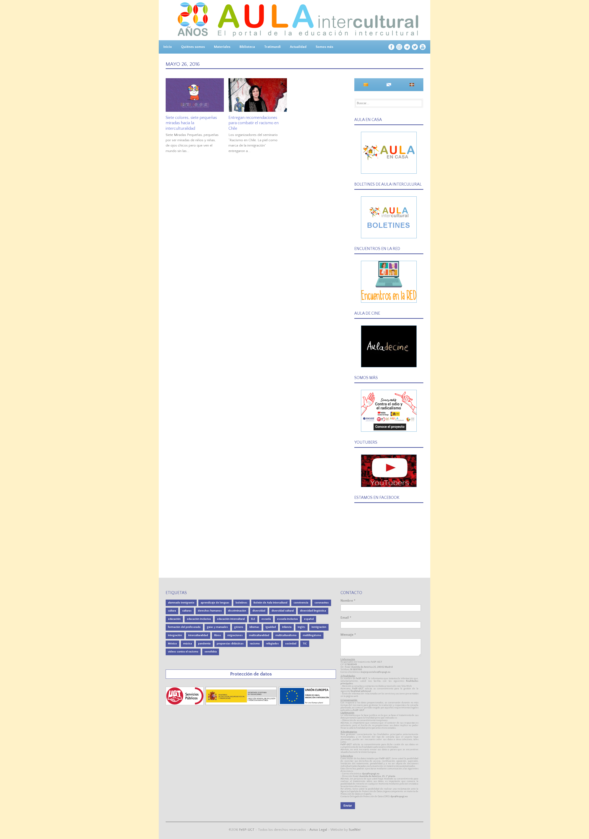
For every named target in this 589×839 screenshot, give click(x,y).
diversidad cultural (282, 610)
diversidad (258, 610)
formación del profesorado (184, 627)
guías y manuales (217, 627)
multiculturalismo (286, 635)
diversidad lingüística (313, 610)
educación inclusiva (199, 619)
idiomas (254, 627)
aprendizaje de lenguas (215, 602)
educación (174, 619)
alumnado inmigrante (181, 602)
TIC (305, 643)
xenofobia (211, 651)
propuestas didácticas (230, 643)
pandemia (204, 643)
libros (217, 635)
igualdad (271, 627)
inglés (301, 627)
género (238, 627)
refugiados (272, 643)
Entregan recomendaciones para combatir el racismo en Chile (253, 123)
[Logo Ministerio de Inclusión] (241, 704)
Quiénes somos (193, 47)
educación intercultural (231, 619)
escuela (266, 619)
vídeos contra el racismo (183, 651)
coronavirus (322, 602)
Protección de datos (251, 674)
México (172, 643)
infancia (287, 627)
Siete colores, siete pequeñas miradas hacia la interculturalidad (191, 123)
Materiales (222, 47)
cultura (172, 610)
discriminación (237, 610)
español (309, 619)
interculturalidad (198, 635)
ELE (253, 619)
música (187, 643)
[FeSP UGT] (185, 704)
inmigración (319, 627)
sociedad (290, 643)
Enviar (348, 805)
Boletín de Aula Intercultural (270, 602)
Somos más (324, 47)
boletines (241, 602)
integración (175, 635)
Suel (355, 830)
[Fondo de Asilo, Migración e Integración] (304, 704)
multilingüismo (312, 635)
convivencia (301, 602)
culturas (187, 610)
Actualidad (298, 47)
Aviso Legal (318, 830)
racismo (255, 643)
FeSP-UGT (246, 830)
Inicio (167, 47)
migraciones (235, 635)
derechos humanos (210, 610)
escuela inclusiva (287, 619)
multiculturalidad (259, 635)
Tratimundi (272, 47)
